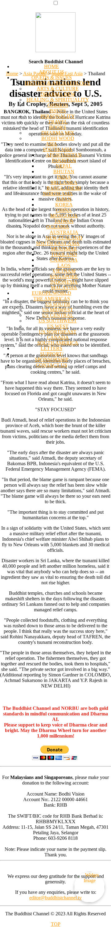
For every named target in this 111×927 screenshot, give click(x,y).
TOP (55, 924)
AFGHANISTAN (64, 155)
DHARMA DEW (57, 94)
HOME (51, 66)
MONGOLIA (64, 215)
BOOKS (57, 127)
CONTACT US (51, 365)
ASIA (51, 143)
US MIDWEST (57, 309)
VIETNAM (64, 271)
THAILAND (64, 254)
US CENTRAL (57, 315)
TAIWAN (64, 221)
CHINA (64, 210)
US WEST (57, 326)
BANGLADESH (64, 188)
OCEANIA (57, 226)
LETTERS (51, 348)
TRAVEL (58, 121)
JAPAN (64, 199)
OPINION (57, 105)
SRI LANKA (64, 182)
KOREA (64, 204)
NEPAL (64, 166)
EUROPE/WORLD (51, 293)
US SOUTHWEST (58, 320)
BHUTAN (63, 171)
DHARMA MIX (57, 132)
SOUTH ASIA (57, 149)
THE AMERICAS (51, 298)
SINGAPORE (64, 276)
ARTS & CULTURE (58, 88)
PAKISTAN (64, 160)
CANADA (58, 337)
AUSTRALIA (64, 232)
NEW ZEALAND (64, 237)
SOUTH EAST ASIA (58, 243)
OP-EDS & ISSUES (51, 77)
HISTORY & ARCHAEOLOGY (58, 83)
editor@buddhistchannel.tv (55, 897)
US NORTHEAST (57, 331)
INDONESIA (64, 282)
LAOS (64, 265)
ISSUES (57, 110)
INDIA (64, 177)
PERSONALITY (57, 116)
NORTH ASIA (58, 193)
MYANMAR (64, 248)
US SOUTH (57, 304)
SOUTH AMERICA (57, 342)
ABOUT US (51, 72)
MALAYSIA (64, 287)
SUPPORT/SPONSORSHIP (51, 356)
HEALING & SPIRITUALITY (58, 99)
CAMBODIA (64, 260)
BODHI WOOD (57, 138)
